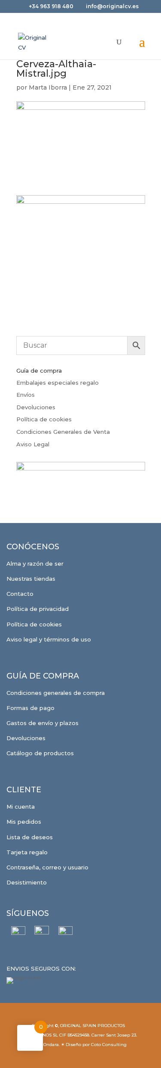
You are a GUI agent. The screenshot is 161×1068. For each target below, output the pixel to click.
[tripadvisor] (65, 933)
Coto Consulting (109, 1044)
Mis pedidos (23, 821)
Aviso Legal (32, 444)
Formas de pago (30, 707)
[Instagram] (41, 933)
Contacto (19, 593)
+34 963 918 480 (52, 6)
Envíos (25, 394)
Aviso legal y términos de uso (48, 639)
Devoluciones (35, 407)
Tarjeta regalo (27, 852)
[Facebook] (18, 933)
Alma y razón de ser (35, 563)
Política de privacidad (37, 608)
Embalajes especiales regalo (57, 382)
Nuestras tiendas (30, 578)
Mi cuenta (20, 806)
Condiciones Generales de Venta (63, 431)
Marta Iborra (48, 87)
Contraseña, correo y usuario (47, 867)
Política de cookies (44, 419)
